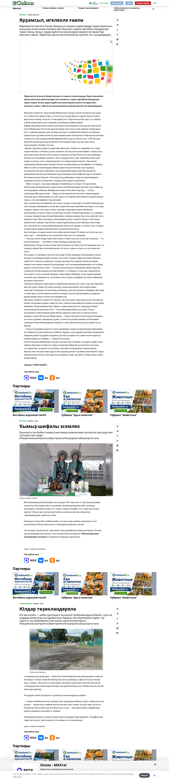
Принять (144, 775)
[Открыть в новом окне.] (30, 377)
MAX (129, 3)
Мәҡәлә (17, 8)
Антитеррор (104, 3)
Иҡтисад (23, 421)
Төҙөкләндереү (25, 604)
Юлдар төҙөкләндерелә (88, 8)
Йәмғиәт (23, 15)
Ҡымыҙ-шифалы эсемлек (53, 8)
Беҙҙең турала (143, 3)
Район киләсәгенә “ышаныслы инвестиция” (126, 9)
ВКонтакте (116, 3)
